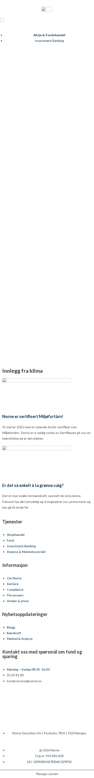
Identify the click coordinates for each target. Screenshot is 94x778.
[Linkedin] (20, 697)
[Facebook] (8, 697)
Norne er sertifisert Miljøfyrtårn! (32, 416)
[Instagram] (32, 697)
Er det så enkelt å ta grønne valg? (33, 485)
